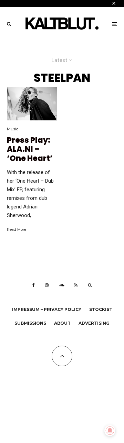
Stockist (100, 309)
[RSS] (76, 285)
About (62, 323)
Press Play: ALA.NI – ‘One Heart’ (30, 149)
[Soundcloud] (61, 285)
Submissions (30, 323)
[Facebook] (33, 285)
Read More (16, 229)
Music (12, 128)
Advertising (94, 323)
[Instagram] (47, 285)
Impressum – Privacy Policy (46, 309)
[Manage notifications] (109, 430)
